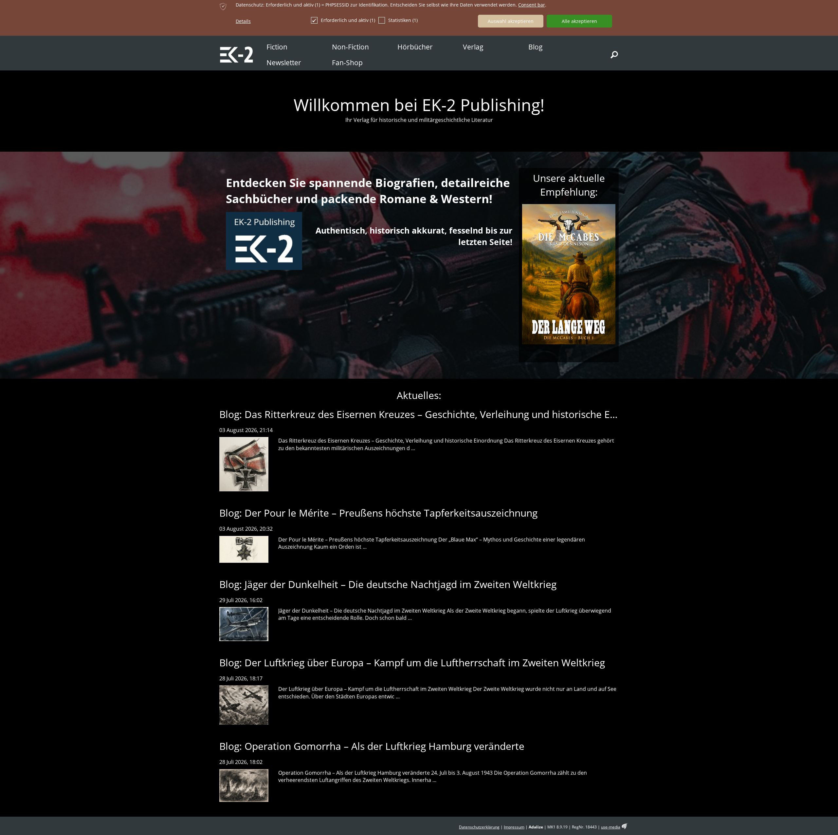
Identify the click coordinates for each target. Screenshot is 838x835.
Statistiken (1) (403, 20)
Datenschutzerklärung (479, 827)
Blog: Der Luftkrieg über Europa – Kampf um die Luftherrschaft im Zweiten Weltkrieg (412, 662)
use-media (610, 827)
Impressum (514, 827)
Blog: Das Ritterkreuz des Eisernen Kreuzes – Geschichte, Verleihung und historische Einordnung (438, 414)
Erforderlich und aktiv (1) (348, 20)
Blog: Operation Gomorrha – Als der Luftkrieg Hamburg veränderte (371, 746)
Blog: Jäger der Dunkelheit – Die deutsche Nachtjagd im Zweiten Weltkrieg (387, 584)
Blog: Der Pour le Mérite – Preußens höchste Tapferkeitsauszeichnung (378, 513)
